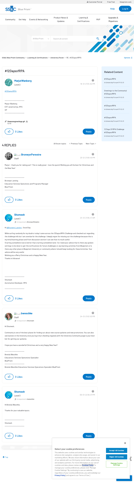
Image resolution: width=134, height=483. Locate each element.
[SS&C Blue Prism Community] (18, 9)
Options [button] (127, 57)
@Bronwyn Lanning (14, 227)
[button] (9, 131)
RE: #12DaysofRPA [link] (73, 57)
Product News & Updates (61, 19)
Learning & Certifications (83, 19)
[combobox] (77, 38)
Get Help (22, 19)
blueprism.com (125, 2)
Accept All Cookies (116, 450)
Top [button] (6, 457)
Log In (125, 8)
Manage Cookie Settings (116, 464)
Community (10, 19)
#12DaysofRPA (10, 91)
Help (112, 8)
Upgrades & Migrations (113, 19)
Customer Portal (95, 2)
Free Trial (111, 2)
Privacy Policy (60, 475)
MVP (98, 19)
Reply (89, 131)
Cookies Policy (87, 465)
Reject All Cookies (117, 457)
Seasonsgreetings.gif (16, 121)
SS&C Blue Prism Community (13, 57)
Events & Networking (38, 19)
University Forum (57, 57)
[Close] (125, 443)
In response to (27, 222)
